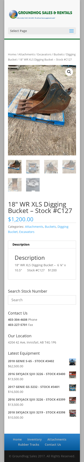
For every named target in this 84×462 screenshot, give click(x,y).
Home (12, 54)
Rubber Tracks (28, 444)
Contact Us (53, 444)
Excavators (44, 54)
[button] (69, 72)
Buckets (59, 54)
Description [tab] (21, 244)
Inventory (34, 439)
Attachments (26, 54)
